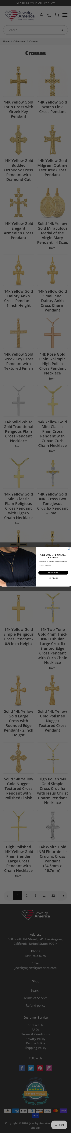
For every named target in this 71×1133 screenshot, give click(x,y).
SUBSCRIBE (53, 572)
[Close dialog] (69, 549)
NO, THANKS (53, 578)
